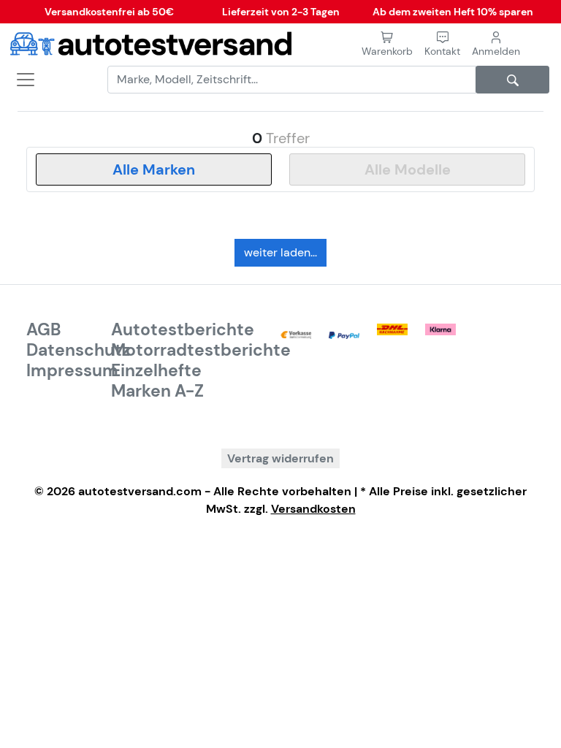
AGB (43, 329)
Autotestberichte (182, 329)
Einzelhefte (156, 370)
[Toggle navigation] (20, 80)
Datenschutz (78, 350)
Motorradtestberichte (201, 350)
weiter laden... (280, 252)
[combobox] (154, 169)
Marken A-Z (157, 391)
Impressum (72, 370)
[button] (442, 44)
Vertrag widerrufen (280, 458)
